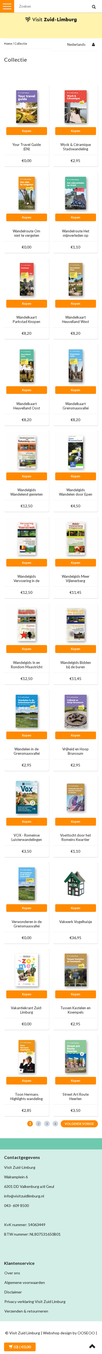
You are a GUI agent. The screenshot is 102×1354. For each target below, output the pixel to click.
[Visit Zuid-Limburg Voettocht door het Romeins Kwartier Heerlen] (75, 797)
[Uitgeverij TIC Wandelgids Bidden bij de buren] (75, 624)
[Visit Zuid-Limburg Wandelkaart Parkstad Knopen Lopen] (26, 279)
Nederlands (76, 44)
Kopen (26, 131)
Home (8, 43)
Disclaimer (13, 1292)
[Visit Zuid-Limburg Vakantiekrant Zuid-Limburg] (26, 969)
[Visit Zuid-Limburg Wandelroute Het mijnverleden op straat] (75, 192)
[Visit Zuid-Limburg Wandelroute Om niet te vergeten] (26, 192)
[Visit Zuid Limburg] (51, 14)
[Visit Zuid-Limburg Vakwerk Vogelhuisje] (75, 883)
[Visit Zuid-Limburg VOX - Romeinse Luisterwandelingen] (26, 797)
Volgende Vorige (79, 1123)
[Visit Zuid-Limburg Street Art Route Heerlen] (75, 1056)
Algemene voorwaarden (24, 1282)
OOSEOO (86, 1333)
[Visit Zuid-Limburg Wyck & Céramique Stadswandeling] (75, 106)
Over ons (12, 1273)
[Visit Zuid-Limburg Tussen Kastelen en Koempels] (75, 969)
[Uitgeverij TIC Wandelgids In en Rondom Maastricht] (26, 624)
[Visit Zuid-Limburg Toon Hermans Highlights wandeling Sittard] (26, 1056)
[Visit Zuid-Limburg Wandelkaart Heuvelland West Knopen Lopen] (75, 279)
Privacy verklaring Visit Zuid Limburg (35, 1301)
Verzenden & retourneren (26, 1311)
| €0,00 (22, 1346)
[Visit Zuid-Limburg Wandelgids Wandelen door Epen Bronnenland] (75, 451)
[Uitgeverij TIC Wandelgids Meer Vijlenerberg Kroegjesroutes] (75, 538)
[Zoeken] (94, 7)
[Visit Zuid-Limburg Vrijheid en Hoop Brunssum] (75, 710)
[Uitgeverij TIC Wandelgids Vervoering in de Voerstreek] (26, 538)
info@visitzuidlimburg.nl (24, 1196)
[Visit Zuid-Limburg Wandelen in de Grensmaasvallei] (26, 710)
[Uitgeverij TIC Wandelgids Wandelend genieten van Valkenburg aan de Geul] (26, 451)
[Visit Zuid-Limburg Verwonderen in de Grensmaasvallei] (26, 883)
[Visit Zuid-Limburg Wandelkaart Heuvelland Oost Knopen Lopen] (26, 365)
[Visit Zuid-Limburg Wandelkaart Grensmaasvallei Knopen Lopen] (75, 365)
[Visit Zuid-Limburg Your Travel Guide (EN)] (26, 106)
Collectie (20, 43)
